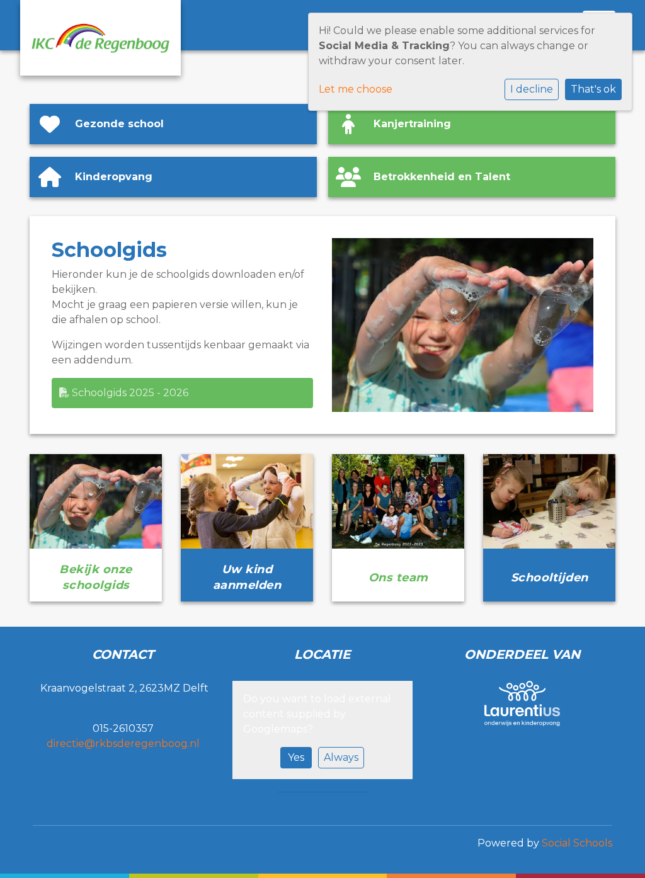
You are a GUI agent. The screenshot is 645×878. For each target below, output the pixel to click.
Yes (296, 757)
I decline (531, 89)
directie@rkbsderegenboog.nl (123, 744)
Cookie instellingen (204, 843)
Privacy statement (82, 843)
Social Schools (577, 843)
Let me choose (355, 89)
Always (341, 757)
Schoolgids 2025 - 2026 (128, 393)
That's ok (593, 89)
